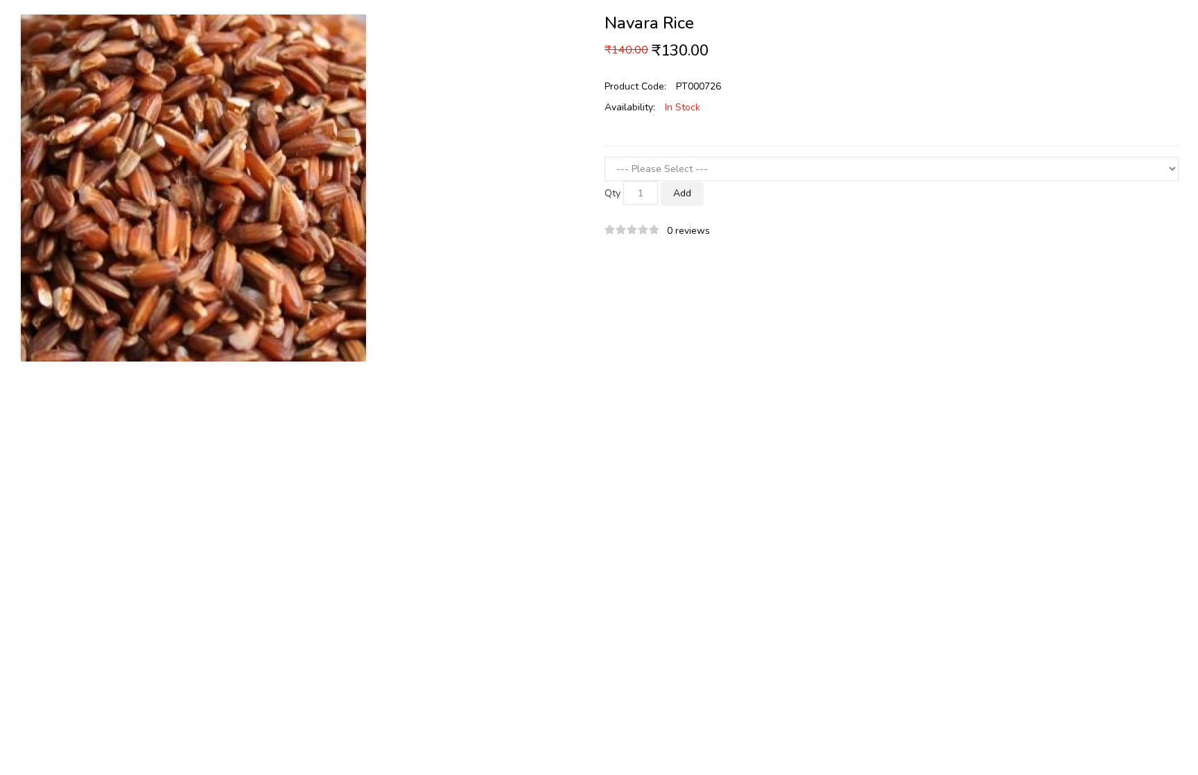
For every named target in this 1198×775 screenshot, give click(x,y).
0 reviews (688, 230)
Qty (612, 193)
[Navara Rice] (193, 187)
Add (682, 193)
